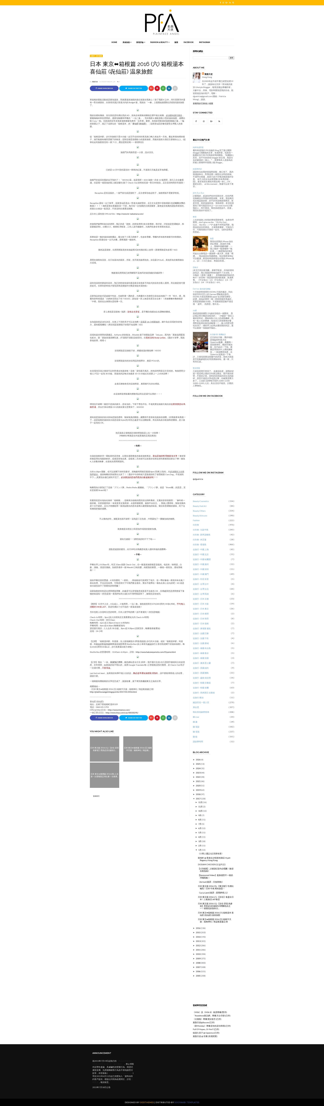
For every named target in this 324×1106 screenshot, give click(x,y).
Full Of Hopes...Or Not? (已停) (206, 1029)
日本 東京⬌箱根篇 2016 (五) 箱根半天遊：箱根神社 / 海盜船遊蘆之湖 (214, 920)
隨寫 (176, 42)
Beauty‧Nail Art (200, 506)
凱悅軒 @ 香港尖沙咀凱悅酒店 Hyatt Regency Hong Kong (214, 859)
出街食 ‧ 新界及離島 (201, 534)
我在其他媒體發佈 (201, 712)
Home (114, 42)
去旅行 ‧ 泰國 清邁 (201, 658)
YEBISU (123, 435)
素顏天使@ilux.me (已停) (204, 1022)
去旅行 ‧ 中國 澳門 (201, 574)
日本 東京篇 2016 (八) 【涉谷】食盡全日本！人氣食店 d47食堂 (216, 898)
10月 (200, 811)
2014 (198, 937)
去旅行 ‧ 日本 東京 (201, 608)
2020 (198, 785)
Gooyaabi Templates (186, 1102)
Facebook (189, 42)
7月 (200, 824)
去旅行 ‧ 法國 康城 (201, 643)
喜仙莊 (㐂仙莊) (139, 123)
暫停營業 (196, 368)
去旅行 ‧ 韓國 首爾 (201, 687)
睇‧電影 (196, 727)
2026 (198, 759)
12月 (200, 802)
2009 (198, 958)
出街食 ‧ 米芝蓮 (199, 539)
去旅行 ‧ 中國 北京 (201, 554)
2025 (198, 764)
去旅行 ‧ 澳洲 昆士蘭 (202, 663)
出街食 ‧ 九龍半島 (200, 529)
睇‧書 (195, 722)
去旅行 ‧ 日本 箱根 (96, 56)
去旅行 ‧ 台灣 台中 (201, 584)
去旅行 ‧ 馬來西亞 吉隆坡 (204, 692)
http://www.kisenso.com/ (119, 710)
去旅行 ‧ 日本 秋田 (201, 618)
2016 (198, 928)
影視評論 (140, 42)
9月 (200, 815)
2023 (198, 772)
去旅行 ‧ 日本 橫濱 (201, 613)
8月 (200, 819)
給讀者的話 (197, 169)
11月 (200, 806)
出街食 (196, 525)
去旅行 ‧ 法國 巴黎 (201, 633)
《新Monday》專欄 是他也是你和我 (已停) (212, 1026)
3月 (200, 841)
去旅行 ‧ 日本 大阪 (201, 604)
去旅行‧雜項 (198, 697)
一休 (150, 102)
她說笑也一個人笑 (201, 702)
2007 (198, 967)
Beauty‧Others (199, 511)
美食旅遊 (126, 42)
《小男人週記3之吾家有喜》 (210, 853)
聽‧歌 (195, 736)
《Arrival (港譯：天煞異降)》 (211, 882)
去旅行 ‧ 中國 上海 (201, 549)
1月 (200, 850)
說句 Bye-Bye (198, 193)
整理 (194, 217)
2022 (198, 777)
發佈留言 (96, 796)
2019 (198, 790)
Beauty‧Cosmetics (201, 501)
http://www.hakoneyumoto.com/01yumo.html (156, 652)
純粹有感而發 (198, 147)
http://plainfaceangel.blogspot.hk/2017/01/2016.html (113, 692)
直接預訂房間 (116, 662)
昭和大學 (179, 203)
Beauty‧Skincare (200, 515)
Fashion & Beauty (159, 42)
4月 (200, 837)
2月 (200, 845)
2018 (198, 794)
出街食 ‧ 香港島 (199, 544)
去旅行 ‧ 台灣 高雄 (201, 594)
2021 (198, 781)
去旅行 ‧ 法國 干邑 (201, 638)
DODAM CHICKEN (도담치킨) (211, 864)
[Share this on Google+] (151, 88)
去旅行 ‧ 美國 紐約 (201, 668)
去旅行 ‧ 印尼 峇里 (201, 579)
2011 (198, 950)
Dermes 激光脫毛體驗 (201, 289)
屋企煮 (196, 707)
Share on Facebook (105, 88)
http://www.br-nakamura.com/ (130, 214)
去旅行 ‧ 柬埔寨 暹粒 (202, 628)
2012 (198, 945)
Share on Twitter (135, 88)
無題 (212, 239)
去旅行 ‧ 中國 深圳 (201, 569)
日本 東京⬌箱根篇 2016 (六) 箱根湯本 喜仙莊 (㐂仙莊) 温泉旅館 (216, 913)
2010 (198, 954)
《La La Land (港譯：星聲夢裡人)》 (213, 892)
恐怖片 (195, 267)
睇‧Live (196, 717)
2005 (198, 975)
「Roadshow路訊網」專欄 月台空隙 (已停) (211, 1015)
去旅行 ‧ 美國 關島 (201, 673)
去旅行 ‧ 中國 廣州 (201, 564)
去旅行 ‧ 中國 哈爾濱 (202, 559)
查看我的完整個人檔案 (203, 103)
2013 (198, 941)
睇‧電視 (196, 731)
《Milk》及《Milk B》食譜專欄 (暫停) (210, 1012)
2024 (198, 768)
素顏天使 (95, 82)
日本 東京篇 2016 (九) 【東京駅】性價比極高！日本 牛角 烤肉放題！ (216, 887)
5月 (200, 832)
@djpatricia (198, 479)
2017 (198, 798)
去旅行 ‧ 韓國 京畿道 (202, 683)
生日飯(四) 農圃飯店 (218, 334)
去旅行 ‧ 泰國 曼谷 (201, 653)
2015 (198, 932)
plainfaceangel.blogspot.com (120, 1073)
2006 (198, 971)
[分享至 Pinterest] (175, 88)
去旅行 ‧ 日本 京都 (201, 599)
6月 (200, 828)
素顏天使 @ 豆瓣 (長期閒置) (205, 1036)
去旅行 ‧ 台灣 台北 (201, 589)
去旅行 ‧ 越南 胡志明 (202, 678)
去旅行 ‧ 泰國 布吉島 (202, 648)
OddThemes (147, 1102)
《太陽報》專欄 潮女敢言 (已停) (207, 1019)
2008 (198, 963)
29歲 (195, 310)
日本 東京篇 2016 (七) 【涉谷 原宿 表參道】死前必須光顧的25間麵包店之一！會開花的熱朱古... (215, 906)
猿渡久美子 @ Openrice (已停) (206, 1033)
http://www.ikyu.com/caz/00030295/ (122, 712)
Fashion (196, 520)
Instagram (204, 42)
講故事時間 (198, 741)
